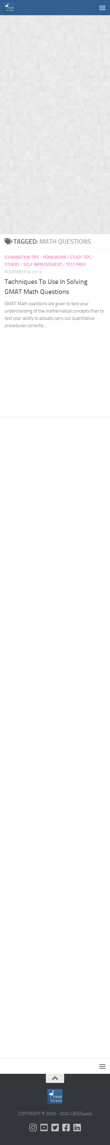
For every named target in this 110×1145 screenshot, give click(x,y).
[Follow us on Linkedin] (77, 1127)
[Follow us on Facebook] (66, 1127)
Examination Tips (22, 257)
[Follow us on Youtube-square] (44, 1127)
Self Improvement (43, 264)
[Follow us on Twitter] (55, 1127)
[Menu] (102, 7)
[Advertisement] (55, 70)
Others (12, 264)
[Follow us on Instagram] (33, 1127)
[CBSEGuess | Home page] (11, 7)
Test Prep (76, 264)
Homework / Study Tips (67, 257)
